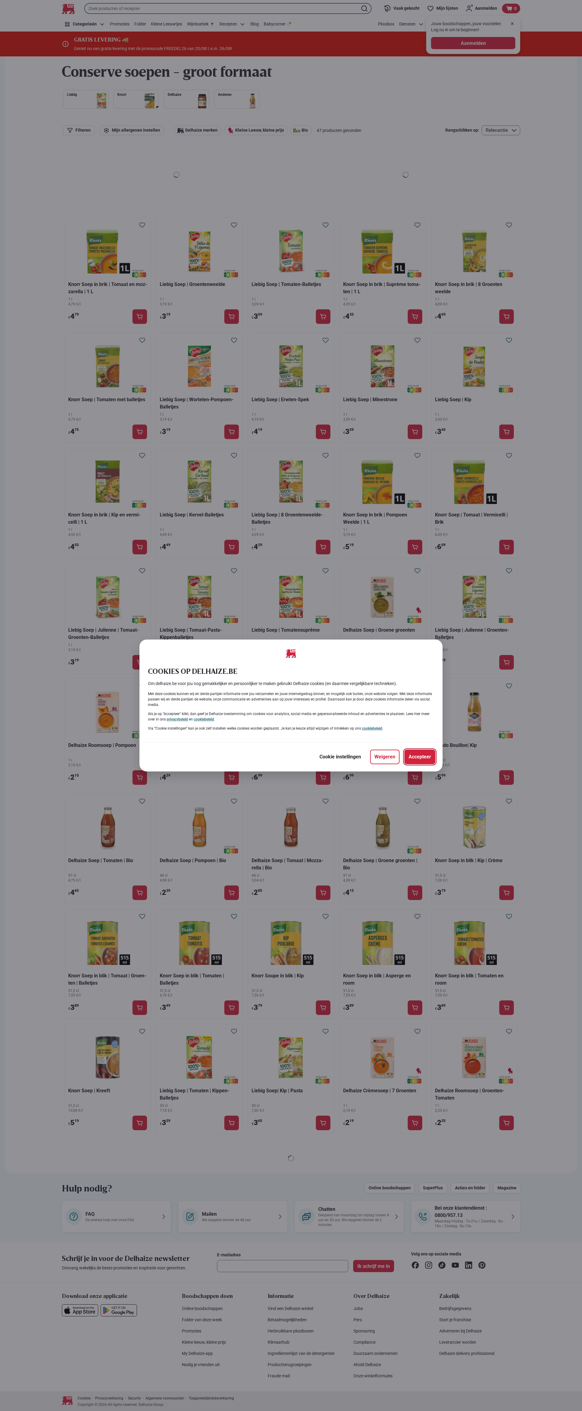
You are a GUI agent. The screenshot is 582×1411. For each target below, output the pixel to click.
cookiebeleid (204, 719)
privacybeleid (177, 719)
